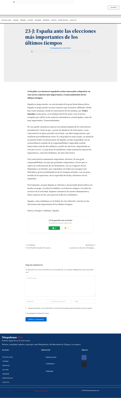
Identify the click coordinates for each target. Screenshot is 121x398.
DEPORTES (46, 20)
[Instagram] (84, 364)
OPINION (15, 20)
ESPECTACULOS (63, 20)
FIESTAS (54, 20)
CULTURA (30, 20)
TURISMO (23, 20)
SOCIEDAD (38, 20)
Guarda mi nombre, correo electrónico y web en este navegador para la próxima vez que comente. (60, 308)
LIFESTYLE (73, 20)
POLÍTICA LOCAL (6, 20)
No (68, 228)
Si (55, 228)
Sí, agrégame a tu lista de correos (38, 313)
